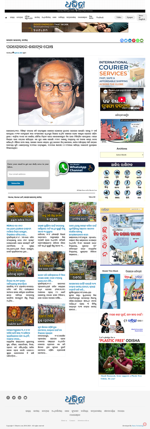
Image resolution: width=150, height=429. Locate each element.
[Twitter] (126, 40)
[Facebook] (122, 40)
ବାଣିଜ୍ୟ (61, 17)
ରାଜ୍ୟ (12, 17)
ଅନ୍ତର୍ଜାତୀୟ (46, 17)
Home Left (18, 197)
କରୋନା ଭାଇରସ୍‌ (13, 40)
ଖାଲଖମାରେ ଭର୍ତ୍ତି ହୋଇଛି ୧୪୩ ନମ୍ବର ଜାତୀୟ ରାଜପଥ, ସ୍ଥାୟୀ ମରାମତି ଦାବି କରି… (82, 286)
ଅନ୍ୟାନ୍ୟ (99, 17)
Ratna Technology (138, 426)
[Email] (141, 40)
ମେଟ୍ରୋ (20, 17)
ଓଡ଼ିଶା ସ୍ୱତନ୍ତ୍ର (29, 17)
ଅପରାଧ (121, 411)
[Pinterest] (134, 40)
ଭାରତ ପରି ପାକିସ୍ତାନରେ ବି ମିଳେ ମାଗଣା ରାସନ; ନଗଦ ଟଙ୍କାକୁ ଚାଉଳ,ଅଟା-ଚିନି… (51, 278)
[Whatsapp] (137, 40)
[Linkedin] (130, 40)
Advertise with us (83, 420)
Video (119, 17)
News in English (142, 17)
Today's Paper (82, 11)
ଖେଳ (54, 17)
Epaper (130, 17)
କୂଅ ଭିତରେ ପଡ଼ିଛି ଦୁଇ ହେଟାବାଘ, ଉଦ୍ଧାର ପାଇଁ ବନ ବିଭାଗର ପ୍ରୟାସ (50, 330)
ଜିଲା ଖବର (91, 17)
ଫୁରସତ (75, 411)
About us (64, 420)
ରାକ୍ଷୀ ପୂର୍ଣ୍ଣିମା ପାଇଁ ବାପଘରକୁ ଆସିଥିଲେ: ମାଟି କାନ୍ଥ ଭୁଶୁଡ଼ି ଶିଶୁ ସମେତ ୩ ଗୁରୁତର (51, 228)
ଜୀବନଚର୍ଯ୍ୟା (109, 411)
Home (10, 197)
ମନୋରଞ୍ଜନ (82, 17)
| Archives (90, 11)
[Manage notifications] (145, 424)
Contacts (72, 420)
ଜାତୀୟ (37, 17)
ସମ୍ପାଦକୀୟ (71, 17)
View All (92, 197)
